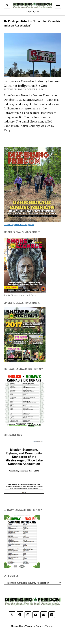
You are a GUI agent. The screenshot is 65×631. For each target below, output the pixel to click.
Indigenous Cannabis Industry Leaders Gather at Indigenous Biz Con (32, 83)
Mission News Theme (21, 626)
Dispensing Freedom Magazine (19, 224)
